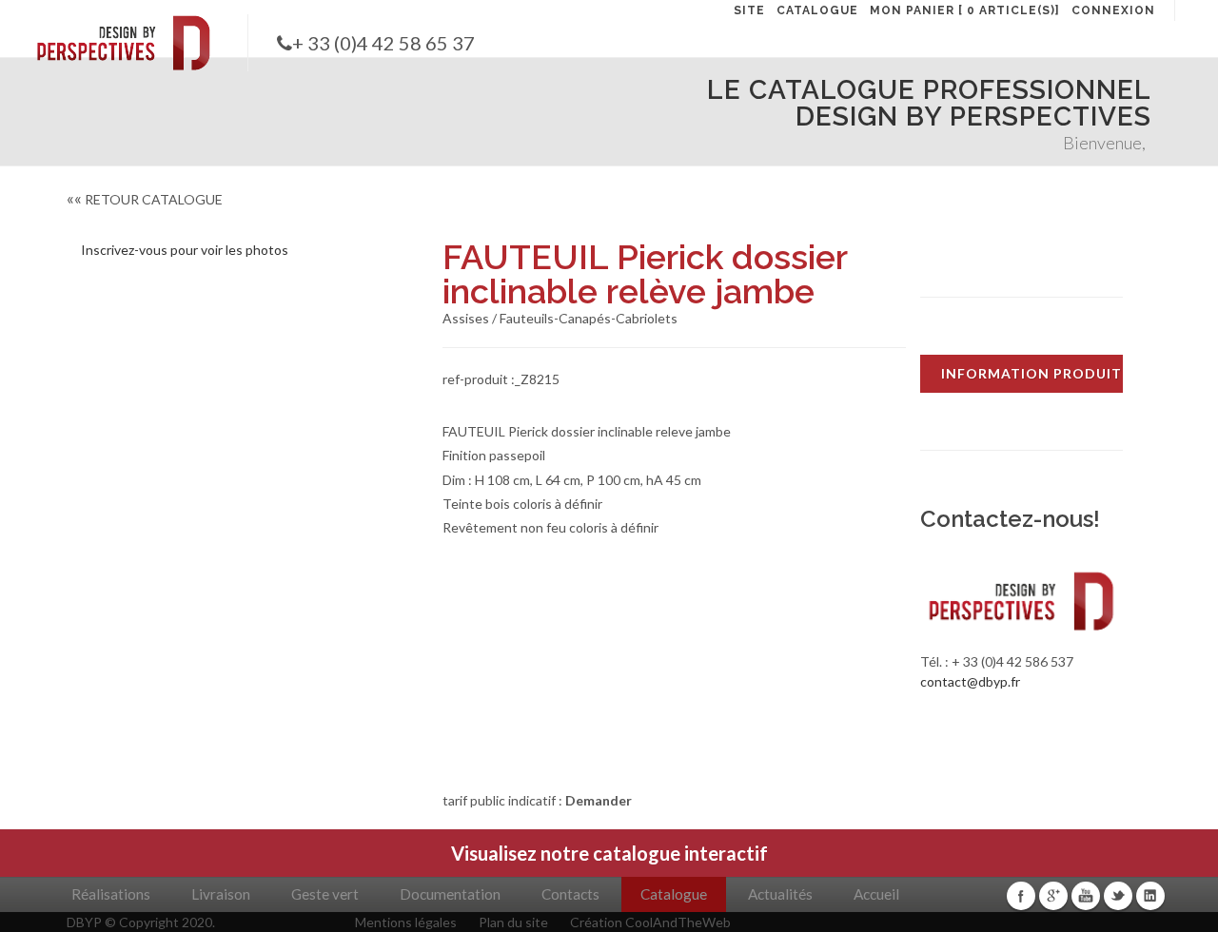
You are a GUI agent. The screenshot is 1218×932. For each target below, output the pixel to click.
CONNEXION (1113, 10)
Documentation (450, 894)
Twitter (1118, 896)
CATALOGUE (817, 10)
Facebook (1021, 896)
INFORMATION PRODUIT (1031, 373)
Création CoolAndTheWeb (650, 922)
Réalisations (110, 894)
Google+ (1053, 896)
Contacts (570, 894)
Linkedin (1150, 896)
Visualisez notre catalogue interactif (609, 853)
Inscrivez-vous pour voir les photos (184, 250)
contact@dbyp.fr (970, 681)
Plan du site (513, 922)
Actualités (780, 894)
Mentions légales (406, 922)
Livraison (220, 894)
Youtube (1085, 896)
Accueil (876, 894)
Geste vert (325, 894)
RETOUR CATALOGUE (145, 199)
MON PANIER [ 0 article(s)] (965, 10)
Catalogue (673, 894)
